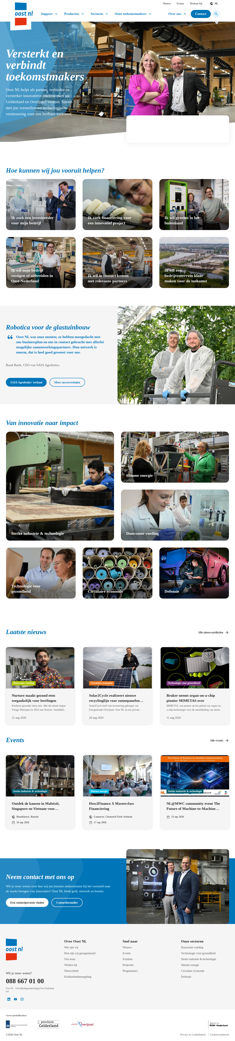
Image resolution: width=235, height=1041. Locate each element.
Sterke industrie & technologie (198, 959)
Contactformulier (67, 902)
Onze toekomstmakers (130, 14)
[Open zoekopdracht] (216, 14)
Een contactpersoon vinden (27, 902)
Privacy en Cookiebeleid (192, 1034)
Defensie (186, 976)
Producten (71, 14)
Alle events (216, 740)
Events (180, 3)
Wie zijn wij (71, 947)
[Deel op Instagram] (22, 999)
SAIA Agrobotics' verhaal (26, 382)
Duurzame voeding (192, 947)
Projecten (128, 965)
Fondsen (128, 959)
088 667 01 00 (25, 981)
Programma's (130, 970)
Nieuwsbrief (71, 970)
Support (47, 14)
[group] (41, 204)
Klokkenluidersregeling (77, 976)
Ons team (69, 959)
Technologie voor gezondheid (198, 953)
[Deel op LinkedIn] (9, 999)
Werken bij (196, 3)
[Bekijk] (16, 1024)
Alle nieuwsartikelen (210, 632)
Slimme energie (190, 965)
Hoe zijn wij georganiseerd (79, 953)
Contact (200, 14)
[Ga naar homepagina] (23, 12)
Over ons (174, 14)
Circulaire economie (192, 970)
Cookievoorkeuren (219, 1034)
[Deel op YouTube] (15, 999)
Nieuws (167, 3)
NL (216, 3)
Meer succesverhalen (67, 382)
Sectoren (97, 14)
